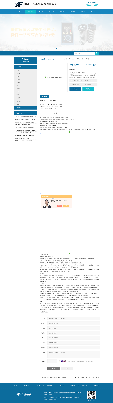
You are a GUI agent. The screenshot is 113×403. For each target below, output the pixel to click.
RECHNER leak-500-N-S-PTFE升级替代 (24, 135)
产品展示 (30, 11)
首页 (69, 59)
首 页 (20, 11)
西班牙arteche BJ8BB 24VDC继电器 (23, 141)
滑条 (18, 70)
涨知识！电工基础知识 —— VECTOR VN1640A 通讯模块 (26, 119)
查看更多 (19, 107)
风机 (18, 91)
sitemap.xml (56, 399)
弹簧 (18, 94)
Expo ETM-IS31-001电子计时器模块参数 (24, 127)
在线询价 (75, 89)
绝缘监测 (19, 101)
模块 (83, 59)
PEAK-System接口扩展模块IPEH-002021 (25, 130)
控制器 (18, 98)
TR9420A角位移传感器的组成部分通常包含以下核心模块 (26, 116)
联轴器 (18, 88)
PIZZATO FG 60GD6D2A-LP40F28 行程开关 (55, 377)
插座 (18, 85)
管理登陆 (51, 399)
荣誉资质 (72, 11)
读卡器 (18, 73)
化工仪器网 (52, 397)
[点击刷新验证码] (62, 361)
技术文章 (51, 11)
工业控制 (79, 59)
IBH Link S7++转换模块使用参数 (22, 124)
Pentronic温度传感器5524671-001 (23, 132)
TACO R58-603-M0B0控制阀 (22, 138)
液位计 (18, 104)
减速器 (18, 79)
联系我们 (93, 11)
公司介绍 (41, 11)
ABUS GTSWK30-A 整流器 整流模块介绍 (24, 122)
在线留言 (83, 11)
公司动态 (62, 11)
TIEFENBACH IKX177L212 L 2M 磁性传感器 (88, 377)
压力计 (18, 82)
